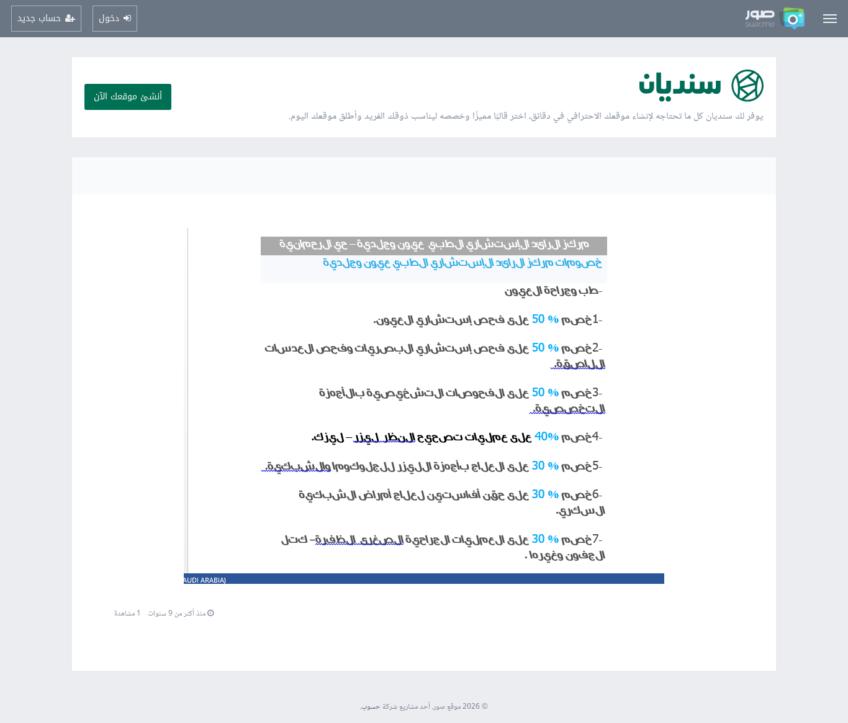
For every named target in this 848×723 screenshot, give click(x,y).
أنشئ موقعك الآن (128, 96)
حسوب (371, 707)
